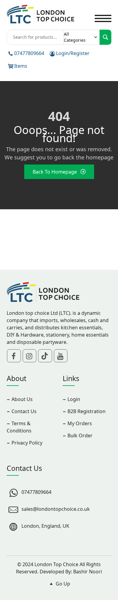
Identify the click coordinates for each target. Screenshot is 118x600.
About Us (22, 399)
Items (20, 66)
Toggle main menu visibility (103, 18)
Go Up (62, 583)
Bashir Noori (87, 571)
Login (73, 399)
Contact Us (24, 411)
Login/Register (73, 53)
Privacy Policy (26, 442)
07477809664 (29, 53)
